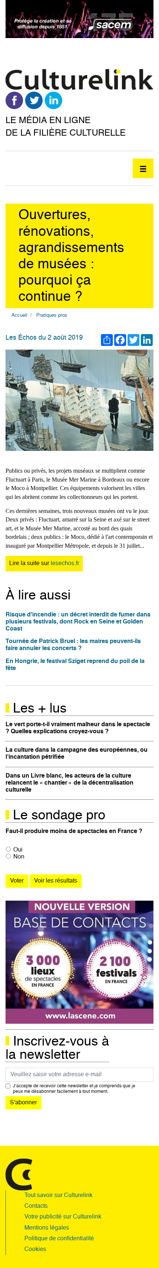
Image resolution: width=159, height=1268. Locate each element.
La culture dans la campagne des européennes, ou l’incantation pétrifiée (77, 753)
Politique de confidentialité (59, 1239)
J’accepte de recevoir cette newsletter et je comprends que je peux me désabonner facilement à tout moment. (74, 1089)
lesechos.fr (65, 564)
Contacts (36, 1206)
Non (18, 857)
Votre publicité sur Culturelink (62, 1217)
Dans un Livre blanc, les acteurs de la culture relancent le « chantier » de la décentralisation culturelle (69, 783)
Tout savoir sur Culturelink (58, 1196)
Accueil (19, 315)
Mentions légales (46, 1228)
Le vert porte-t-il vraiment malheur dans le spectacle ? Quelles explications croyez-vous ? (78, 728)
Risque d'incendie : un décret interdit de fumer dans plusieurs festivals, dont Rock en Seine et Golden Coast (78, 622)
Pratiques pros (51, 315)
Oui (18, 850)
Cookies (35, 1249)
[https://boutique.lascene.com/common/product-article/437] (79, 962)
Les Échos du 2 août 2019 (44, 337)
